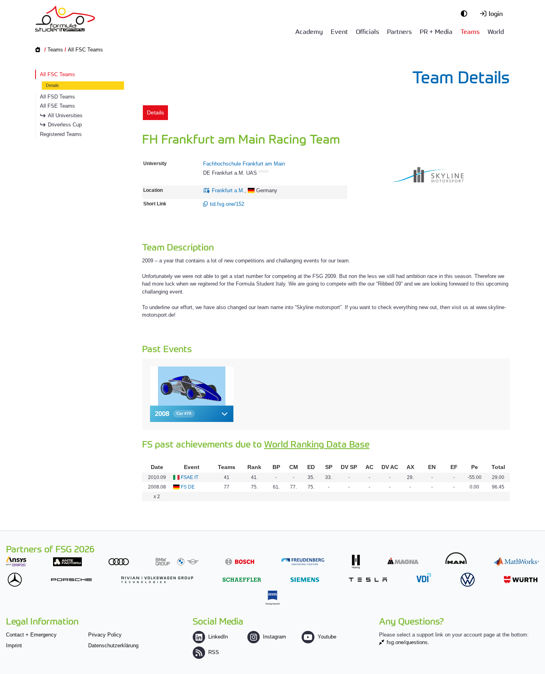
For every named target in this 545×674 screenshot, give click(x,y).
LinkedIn (218, 637)
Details (52, 85)
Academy (309, 31)
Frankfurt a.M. (228, 190)
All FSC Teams (85, 50)
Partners (399, 31)
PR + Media (436, 31)
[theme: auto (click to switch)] (466, 13)
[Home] (65, 19)
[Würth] (520, 580)
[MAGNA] (403, 561)
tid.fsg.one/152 (227, 204)
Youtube (327, 637)
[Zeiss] (272, 598)
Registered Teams (61, 134)
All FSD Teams (57, 97)
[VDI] (424, 578)
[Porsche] (71, 580)
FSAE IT (189, 477)
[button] (191, 414)
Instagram (274, 637)
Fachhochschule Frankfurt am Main (244, 164)
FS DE (188, 487)
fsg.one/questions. (408, 642)
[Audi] (119, 562)
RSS (213, 652)
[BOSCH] (239, 562)
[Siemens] (304, 580)
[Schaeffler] (242, 580)
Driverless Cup (65, 125)
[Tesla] (368, 580)
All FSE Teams (57, 106)
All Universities (65, 115)
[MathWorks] (516, 562)
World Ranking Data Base (316, 443)
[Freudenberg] (302, 562)
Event (339, 31)
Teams (470, 31)
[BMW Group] (177, 562)
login (496, 13)
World (496, 31)
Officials (367, 31)
